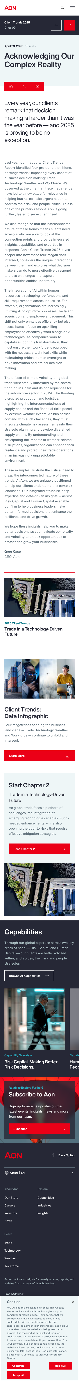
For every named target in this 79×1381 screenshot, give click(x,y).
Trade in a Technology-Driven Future (33, 631)
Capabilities (45, 1197)
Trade (8, 1242)
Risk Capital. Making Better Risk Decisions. (31, 1064)
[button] (39, 849)
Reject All (60, 1366)
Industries (44, 1205)
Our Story (11, 1197)
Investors (10, 1213)
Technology (12, 1250)
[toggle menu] (72, 7)
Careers (9, 1205)
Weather (10, 1258)
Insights (43, 1213)
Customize (18, 1366)
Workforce (11, 1266)
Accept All (18, 1375)
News (8, 1221)
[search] (62, 7)
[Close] (73, 1302)
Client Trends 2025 (17, 22)
